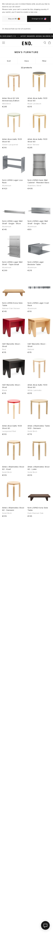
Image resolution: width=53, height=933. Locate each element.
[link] (26, 43)
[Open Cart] (49, 42)
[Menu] (3, 42)
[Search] (44, 42)
